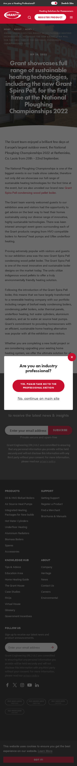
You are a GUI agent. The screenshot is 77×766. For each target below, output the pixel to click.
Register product (50, 17)
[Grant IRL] (13, 15)
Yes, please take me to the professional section (38, 385)
